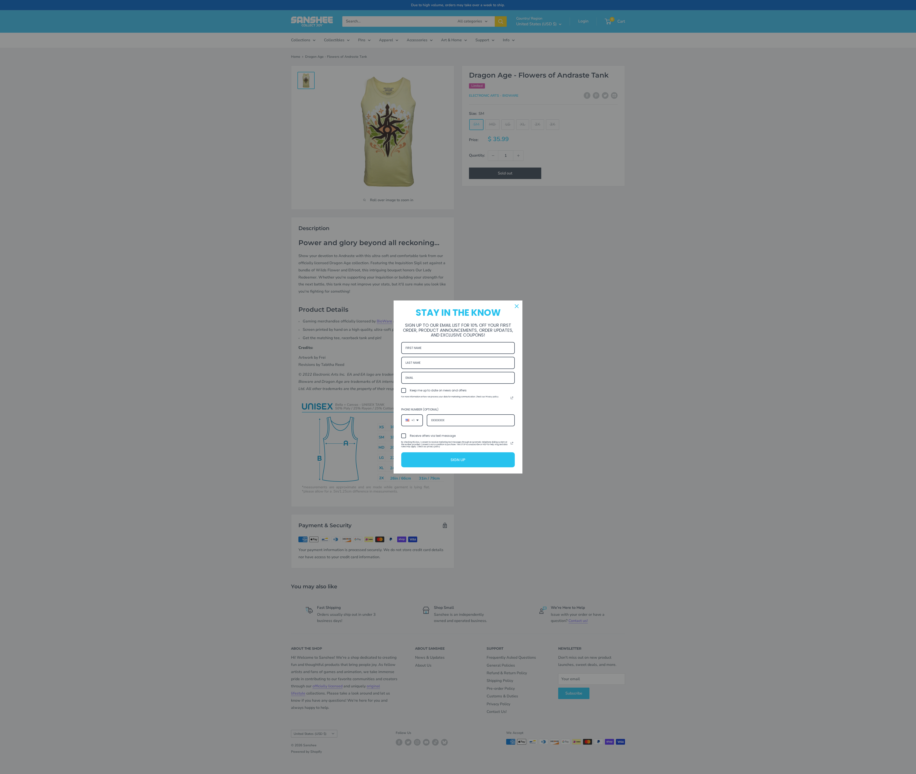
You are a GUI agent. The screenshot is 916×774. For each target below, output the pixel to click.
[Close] (516, 306)
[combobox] (412, 420)
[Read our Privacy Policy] (512, 398)
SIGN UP (458, 460)
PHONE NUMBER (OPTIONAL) (419, 409)
